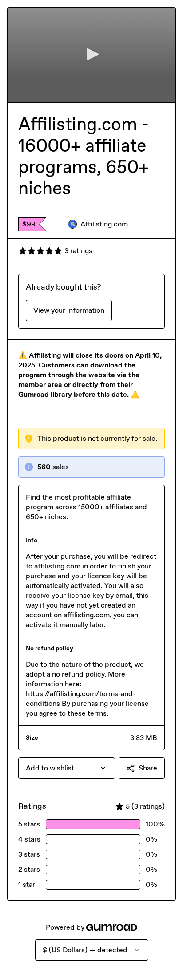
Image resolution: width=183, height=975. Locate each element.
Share (148, 768)
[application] (91, 55)
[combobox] (66, 768)
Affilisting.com (104, 224)
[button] (91, 54)
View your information (68, 310)
